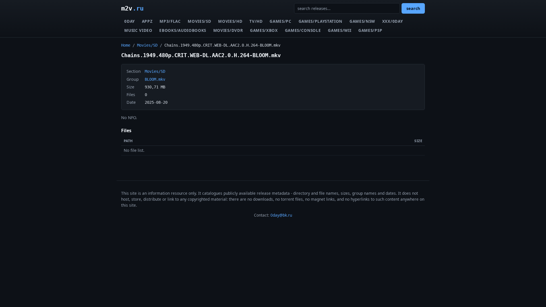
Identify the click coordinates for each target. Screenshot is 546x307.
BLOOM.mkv (155, 79)
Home (125, 45)
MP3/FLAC (170, 21)
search (413, 8)
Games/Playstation (321, 21)
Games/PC (280, 21)
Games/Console (303, 30)
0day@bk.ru (281, 215)
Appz (147, 21)
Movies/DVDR (228, 30)
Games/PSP (370, 30)
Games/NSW (362, 21)
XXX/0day (392, 21)
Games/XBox (264, 30)
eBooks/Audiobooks (182, 30)
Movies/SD (199, 21)
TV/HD (255, 21)
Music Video (138, 30)
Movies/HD (230, 21)
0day (129, 21)
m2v (132, 8)
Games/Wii (339, 30)
